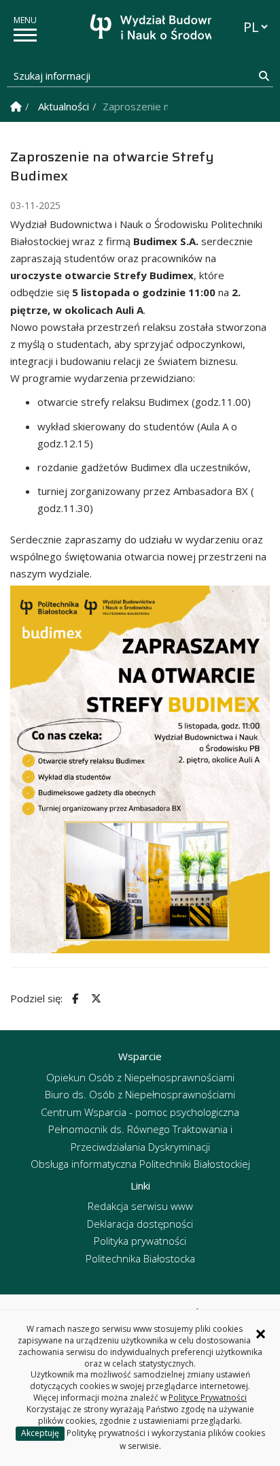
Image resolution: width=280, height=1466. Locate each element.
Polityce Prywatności (208, 1397)
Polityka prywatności (140, 1240)
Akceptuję (40, 1433)
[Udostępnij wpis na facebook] (73, 998)
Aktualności (63, 106)
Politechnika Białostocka (140, 1258)
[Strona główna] (143, 29)
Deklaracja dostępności (140, 1223)
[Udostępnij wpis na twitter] (94, 998)
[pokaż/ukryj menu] (25, 35)
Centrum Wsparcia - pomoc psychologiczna (140, 1112)
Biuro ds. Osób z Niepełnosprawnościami (140, 1094)
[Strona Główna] (16, 106)
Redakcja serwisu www (140, 1206)
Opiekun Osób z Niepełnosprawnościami (140, 1077)
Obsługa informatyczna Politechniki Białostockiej (140, 1163)
